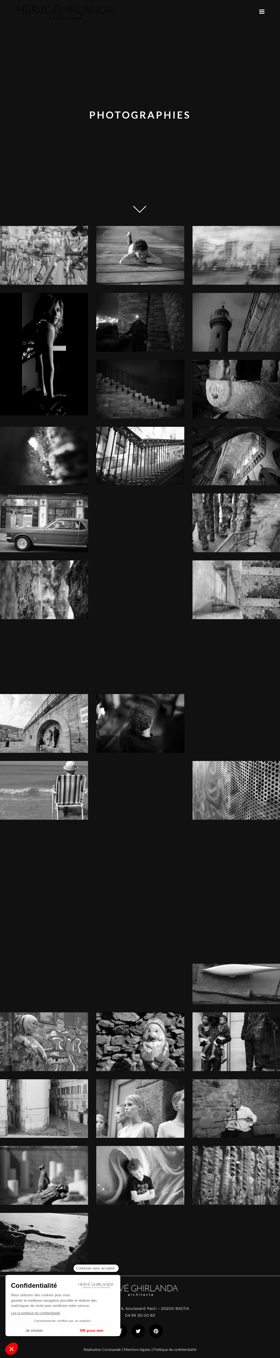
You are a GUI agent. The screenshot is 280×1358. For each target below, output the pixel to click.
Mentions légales (137, 1349)
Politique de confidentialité (175, 1349)
